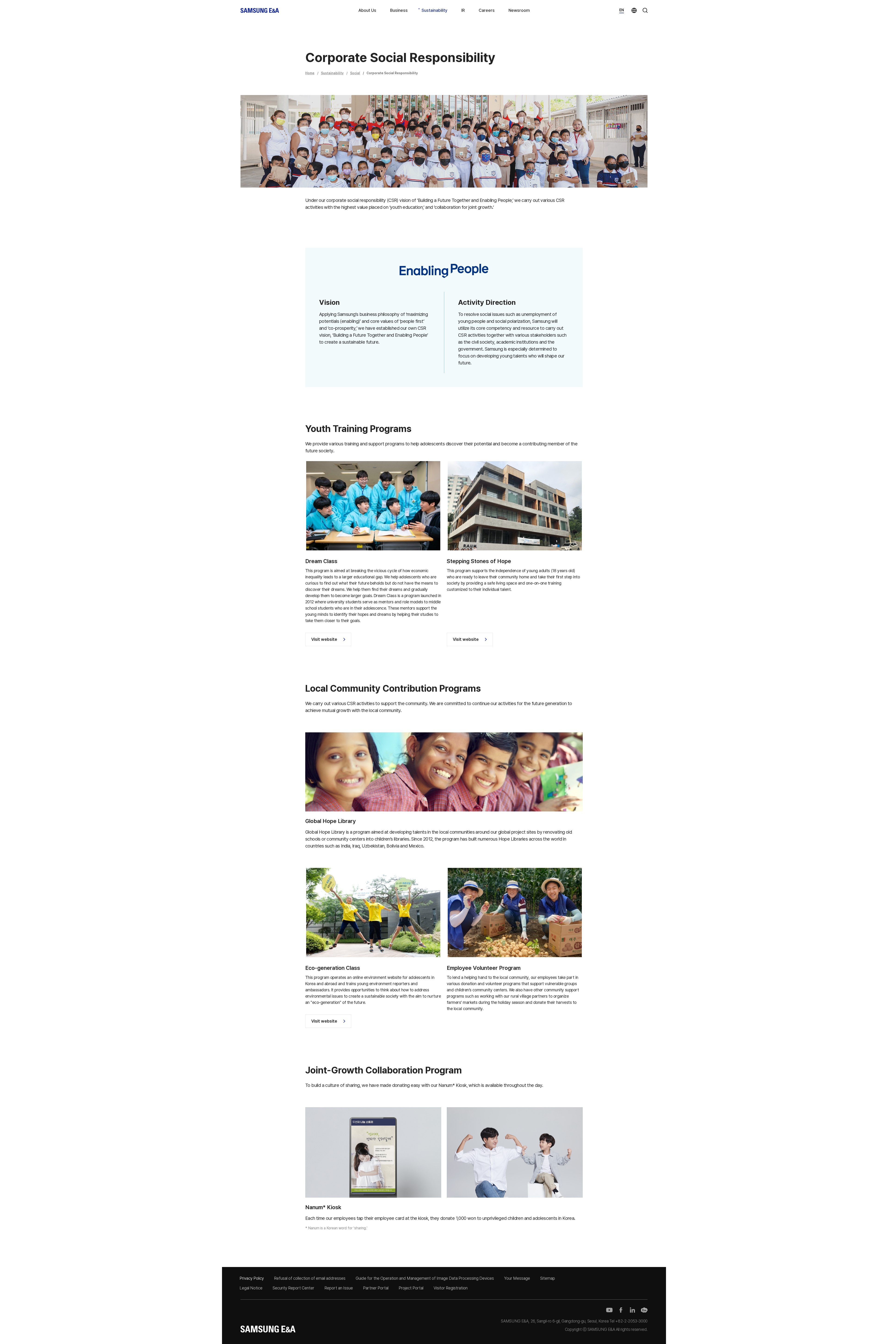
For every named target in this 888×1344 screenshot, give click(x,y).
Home (309, 73)
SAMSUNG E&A (259, 10)
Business (399, 10)
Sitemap (547, 1278)
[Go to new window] (609, 1310)
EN (621, 10)
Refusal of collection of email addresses (309, 1278)
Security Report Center (293, 1287)
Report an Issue (338, 1287)
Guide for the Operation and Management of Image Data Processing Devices (425, 1278)
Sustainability (434, 10)
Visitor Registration (451, 1287)
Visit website (324, 639)
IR (463, 10)
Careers (487, 10)
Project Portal (411, 1287)
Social (355, 73)
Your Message (517, 1278)
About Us (367, 10)
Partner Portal (375, 1287)
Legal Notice (251, 1287)
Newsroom (519, 10)
